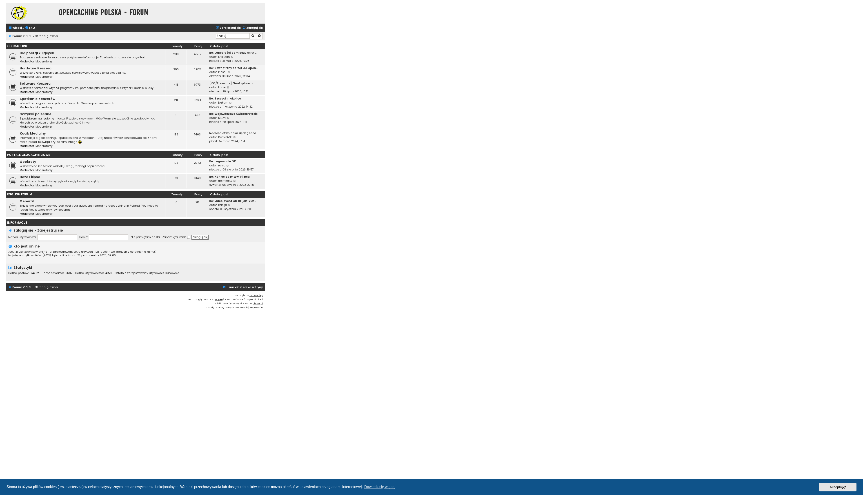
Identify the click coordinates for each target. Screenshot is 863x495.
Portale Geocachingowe (28, 155)
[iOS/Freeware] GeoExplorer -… (232, 83)
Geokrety (28, 161)
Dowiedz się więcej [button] (379, 487)
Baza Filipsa (30, 177)
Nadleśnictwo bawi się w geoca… (233, 133)
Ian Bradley (256, 295)
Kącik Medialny (33, 133)
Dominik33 (225, 137)
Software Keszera (35, 83)
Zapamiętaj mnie (174, 237)
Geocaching (18, 46)
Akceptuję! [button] (838, 487)
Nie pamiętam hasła (145, 237)
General (27, 201)
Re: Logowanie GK (222, 161)
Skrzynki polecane (35, 114)
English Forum (19, 194)
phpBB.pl (258, 303)
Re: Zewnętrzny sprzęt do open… (233, 68)
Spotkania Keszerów (37, 99)
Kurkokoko (172, 273)
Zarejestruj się (50, 230)
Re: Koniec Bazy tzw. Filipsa (229, 177)
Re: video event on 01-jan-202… (232, 201)
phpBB (218, 299)
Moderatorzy (44, 61)
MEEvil (222, 118)
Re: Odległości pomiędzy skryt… (232, 53)
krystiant (224, 57)
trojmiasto (225, 181)
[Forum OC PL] (31, 12)
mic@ (222, 205)
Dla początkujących (37, 53)
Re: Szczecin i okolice (225, 98)
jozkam (223, 102)
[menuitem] (30, 28)
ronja (221, 165)
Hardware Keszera (35, 68)
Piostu (222, 72)
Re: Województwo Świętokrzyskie (233, 114)
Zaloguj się (23, 230)
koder (222, 87)
